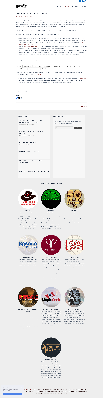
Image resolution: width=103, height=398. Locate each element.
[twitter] (85, 1)
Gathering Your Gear (28, 142)
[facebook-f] (83, 1)
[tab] (19, 66)
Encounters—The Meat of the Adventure (31, 161)
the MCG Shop (82, 78)
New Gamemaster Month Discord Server (31, 46)
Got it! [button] (12, 393)
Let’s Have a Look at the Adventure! (34, 172)
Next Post (84, 106)
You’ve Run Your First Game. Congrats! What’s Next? (30, 121)
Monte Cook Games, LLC (26, 389)
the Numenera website (39, 74)
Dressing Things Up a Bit (29, 151)
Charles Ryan (32, 124)
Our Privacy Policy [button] (7, 390)
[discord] (80, 1)
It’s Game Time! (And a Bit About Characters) (31, 132)
